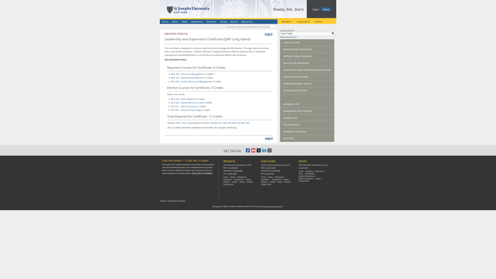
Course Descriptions (295, 90)
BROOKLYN (229, 161)
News (185, 21)
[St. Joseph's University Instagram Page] (270, 151)
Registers (288, 138)
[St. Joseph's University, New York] (188, 9)
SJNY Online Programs (296, 63)
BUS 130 (209, 123)
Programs (309, 171)
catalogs (218, 206)
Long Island (303, 21)
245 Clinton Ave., (237, 165)
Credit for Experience (307, 176)
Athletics (226, 182)
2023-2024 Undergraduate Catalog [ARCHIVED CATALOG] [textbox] (248, 27)
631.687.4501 (303, 168)
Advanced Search (288, 37)
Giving (242, 182)
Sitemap (163, 201)
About (175, 21)
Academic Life (291, 104)
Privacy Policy (228, 184)
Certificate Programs (295, 76)
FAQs (301, 173)
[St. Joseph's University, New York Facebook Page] (248, 151)
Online (318, 21)
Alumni (234, 21)
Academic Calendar (294, 131)
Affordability (309, 173)
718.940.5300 (233, 168)
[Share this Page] (266, 34)
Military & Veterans (306, 178)
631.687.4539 (269, 173)
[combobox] (251, 26)
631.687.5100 (270, 168)
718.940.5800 (238, 170)
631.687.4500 (275, 170)
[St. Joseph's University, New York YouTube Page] (253, 151)
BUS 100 (181, 123)
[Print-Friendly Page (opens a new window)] (269, 34)
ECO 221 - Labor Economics (184, 106)
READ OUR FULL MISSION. (202, 173)
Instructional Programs (297, 56)
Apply (326, 9)
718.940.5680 (232, 173)
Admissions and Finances (297, 111)
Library (223, 21)
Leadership (197, 21)
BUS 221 (218, 123)
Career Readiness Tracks (297, 83)
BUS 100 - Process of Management (187, 74)
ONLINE (303, 161)
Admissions (241, 177)
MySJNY (250, 182)
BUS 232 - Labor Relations (183, 99)
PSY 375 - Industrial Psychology (186, 110)
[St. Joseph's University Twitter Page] (259, 151)
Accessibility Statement (176, 201)
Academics (227, 179)
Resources (247, 21)
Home (165, 21)
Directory (211, 21)
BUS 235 (245, 123)
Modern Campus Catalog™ (272, 206)
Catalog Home (291, 42)
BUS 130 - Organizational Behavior (187, 77)
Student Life (290, 117)
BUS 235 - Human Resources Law (187, 102)
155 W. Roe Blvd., (275, 165)
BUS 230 (227, 123)
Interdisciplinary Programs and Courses (307, 69)
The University (291, 124)
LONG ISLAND (268, 161)
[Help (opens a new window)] (271, 34)
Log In (315, 9)
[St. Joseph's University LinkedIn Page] (264, 151)
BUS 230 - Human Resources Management (191, 81)
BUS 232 (236, 123)
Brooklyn (287, 21)
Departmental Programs (297, 49)
